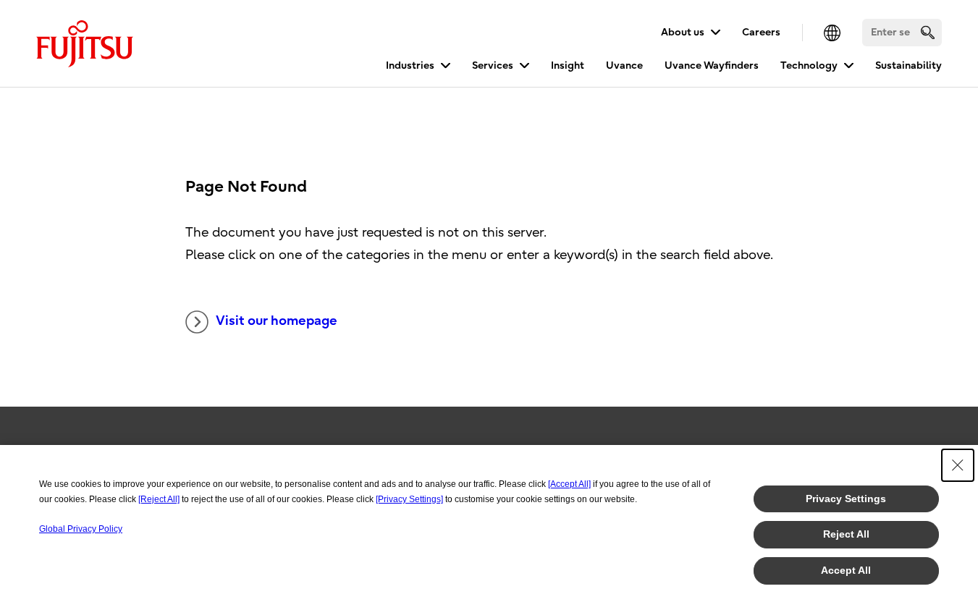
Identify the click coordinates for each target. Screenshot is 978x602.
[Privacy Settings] (409, 499)
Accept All (846, 570)
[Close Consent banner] (958, 465)
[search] (928, 32)
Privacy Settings (846, 498)
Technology (809, 65)
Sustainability (908, 65)
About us (682, 32)
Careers (761, 32)
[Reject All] (159, 499)
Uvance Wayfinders (712, 65)
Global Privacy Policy (80, 529)
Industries (410, 65)
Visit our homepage (276, 320)
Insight (567, 65)
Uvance (624, 65)
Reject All (846, 534)
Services (492, 65)
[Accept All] (569, 484)
